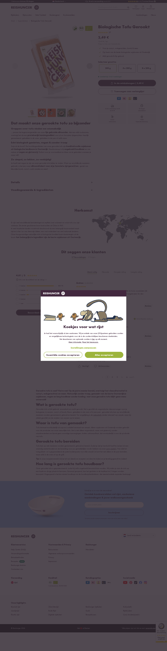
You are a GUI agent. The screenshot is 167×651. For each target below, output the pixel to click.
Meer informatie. (75, 342)
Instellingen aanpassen (83, 348)
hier (93, 339)
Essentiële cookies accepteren (62, 355)
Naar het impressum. (90, 342)
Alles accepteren (104, 355)
